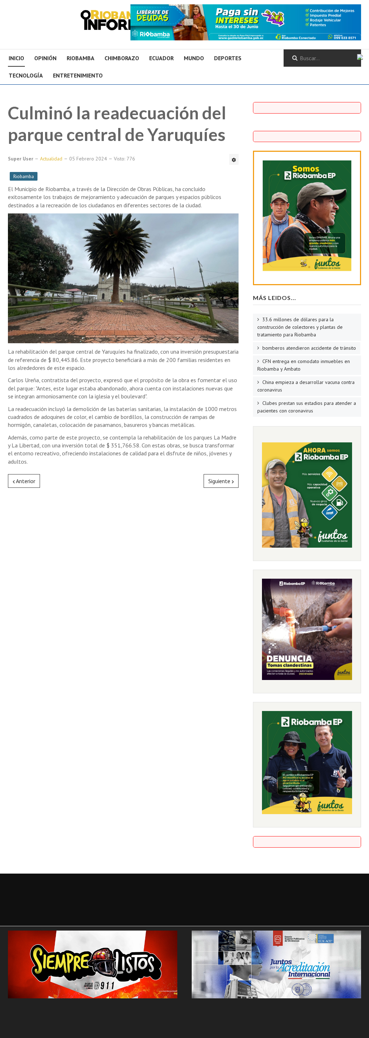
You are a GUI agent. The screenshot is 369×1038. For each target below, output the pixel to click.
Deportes (227, 58)
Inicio (16, 58)
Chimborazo (122, 58)
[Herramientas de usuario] (234, 159)
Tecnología (26, 75)
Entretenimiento (78, 75)
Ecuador (161, 58)
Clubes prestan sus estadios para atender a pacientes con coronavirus (306, 407)
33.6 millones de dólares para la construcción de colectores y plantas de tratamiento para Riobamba (300, 327)
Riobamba (80, 58)
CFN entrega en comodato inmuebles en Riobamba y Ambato (303, 365)
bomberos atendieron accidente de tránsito (308, 348)
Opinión (45, 58)
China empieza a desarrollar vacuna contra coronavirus (306, 386)
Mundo (194, 58)
